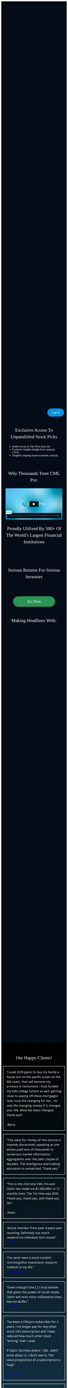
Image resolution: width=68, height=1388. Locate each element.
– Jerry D (13, 1374)
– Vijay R (12, 1242)
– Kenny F (13, 1306)
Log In (56, 412)
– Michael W (15, 1272)
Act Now (34, 601)
